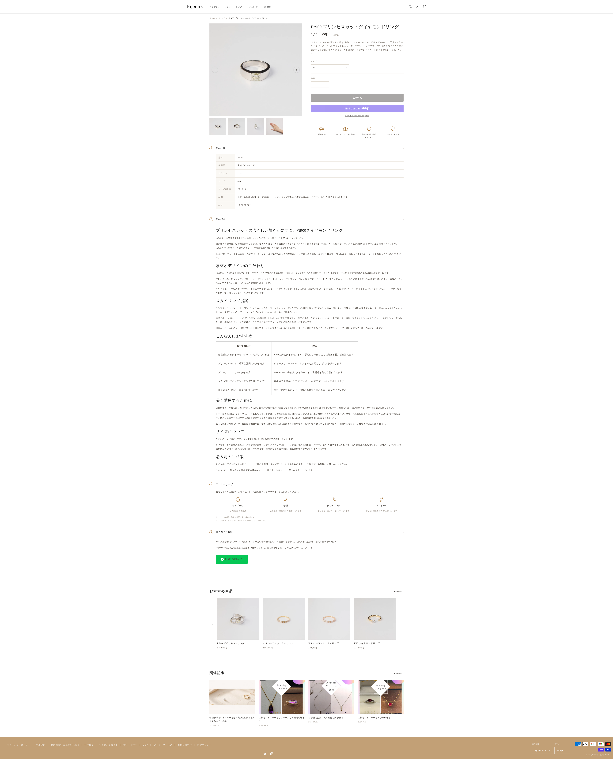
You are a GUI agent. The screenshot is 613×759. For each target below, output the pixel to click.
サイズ (314, 61)
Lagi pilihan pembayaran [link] (357, 115)
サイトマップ (130, 745)
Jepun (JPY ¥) (540, 750)
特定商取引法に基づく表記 (65, 745)
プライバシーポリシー (18, 745)
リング (222, 18)
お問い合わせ (185, 745)
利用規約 (40, 745)
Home (212, 18)
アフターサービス (163, 745)
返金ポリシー (204, 745)
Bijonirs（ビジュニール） (601, 755)
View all (399, 591)
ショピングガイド (108, 745)
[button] (410, 6)
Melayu (560, 750)
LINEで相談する (233, 559)
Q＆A (145, 745)
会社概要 (89, 745)
